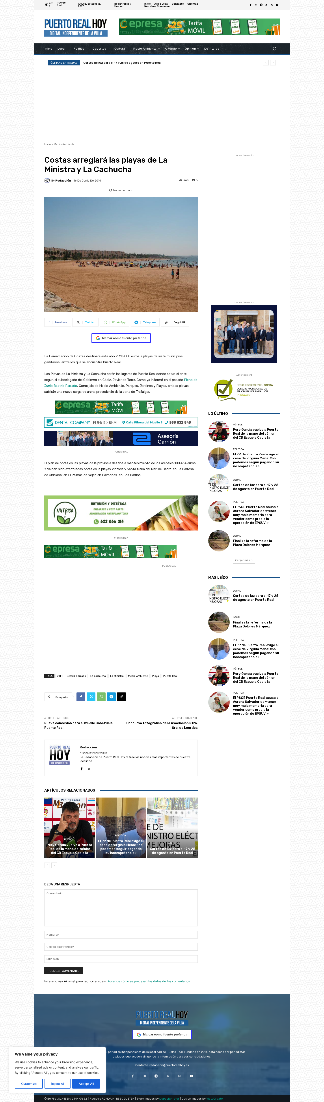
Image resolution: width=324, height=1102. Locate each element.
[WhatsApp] (271, 5)
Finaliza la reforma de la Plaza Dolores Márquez (252, 543)
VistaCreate (214, 1098)
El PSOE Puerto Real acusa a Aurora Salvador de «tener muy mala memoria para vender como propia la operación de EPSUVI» (255, 515)
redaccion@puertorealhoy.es (169, 1065)
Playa (155, 675)
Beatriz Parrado (76, 675)
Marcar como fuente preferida (124, 338)
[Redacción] (47, 180)
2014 (59, 675)
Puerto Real (170, 675)
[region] (57, 1070)
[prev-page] (47, 865)
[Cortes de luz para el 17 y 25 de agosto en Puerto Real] (172, 828)
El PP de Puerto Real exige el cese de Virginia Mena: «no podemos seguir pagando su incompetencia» (121, 847)
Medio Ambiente (64, 144)
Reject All (57, 1083)
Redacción (63, 180)
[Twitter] (266, 5)
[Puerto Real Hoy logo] (162, 1017)
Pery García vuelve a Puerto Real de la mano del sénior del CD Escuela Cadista (69, 849)
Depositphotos (169, 1098)
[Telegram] (261, 5)
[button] (274, 48)
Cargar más (242, 560)
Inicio (47, 144)
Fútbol (69, 839)
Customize (29, 1083)
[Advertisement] (162, 104)
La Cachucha (98, 675)
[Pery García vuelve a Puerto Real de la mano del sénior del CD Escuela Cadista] (69, 828)
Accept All (86, 1083)
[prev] (266, 62)
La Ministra (117, 675)
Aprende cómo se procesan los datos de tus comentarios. (149, 981)
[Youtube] (277, 5)
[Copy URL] (121, 696)
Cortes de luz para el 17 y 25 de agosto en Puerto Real (172, 851)
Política (120, 835)
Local (172, 843)
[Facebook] (250, 5)
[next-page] (54, 865)
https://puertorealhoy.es (93, 752)
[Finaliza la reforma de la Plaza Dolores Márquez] (219, 540)
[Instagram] (256, 5)
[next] (273, 62)
